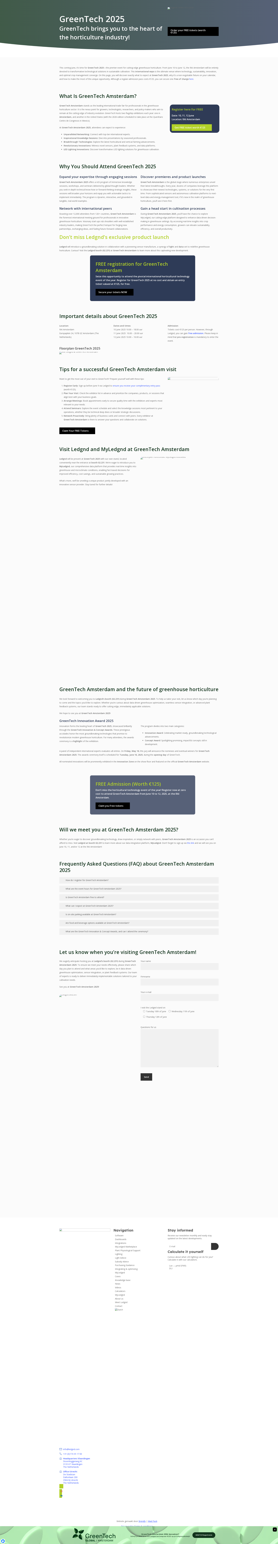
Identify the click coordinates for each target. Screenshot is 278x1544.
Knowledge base (122, 1280)
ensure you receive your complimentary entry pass (136, 385)
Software (119, 1235)
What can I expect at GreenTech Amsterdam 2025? (89, 905)
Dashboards (120, 1239)
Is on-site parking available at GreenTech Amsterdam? (91, 914)
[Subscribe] (215, 1246)
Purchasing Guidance (125, 1265)
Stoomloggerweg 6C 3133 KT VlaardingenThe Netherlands (76, 1462)
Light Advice (120, 1257)
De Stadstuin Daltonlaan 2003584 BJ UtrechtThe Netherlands (71, 1477)
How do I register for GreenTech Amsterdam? (87, 880)
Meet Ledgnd (121, 1302)
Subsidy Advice (122, 1261)
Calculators (120, 1291)
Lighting (118, 1254)
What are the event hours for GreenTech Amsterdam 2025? (93, 888)
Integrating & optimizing (126, 1269)
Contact (118, 1306)
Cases (118, 1276)
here (191, 79)
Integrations (120, 1243)
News (117, 1283)
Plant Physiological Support (127, 1250)
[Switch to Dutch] (139, 1310)
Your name (146, 961)
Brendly (142, 1521)
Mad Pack (152, 1521)
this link (190, 843)
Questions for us (148, 1027)
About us (119, 1298)
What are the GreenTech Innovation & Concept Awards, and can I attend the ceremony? (107, 931)
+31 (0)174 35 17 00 (72, 1453)
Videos (118, 1287)
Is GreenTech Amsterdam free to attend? (85, 897)
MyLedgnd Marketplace (126, 1246)
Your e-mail (146, 992)
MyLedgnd (120, 1272)
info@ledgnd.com (71, 1449)
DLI (170, 1268)
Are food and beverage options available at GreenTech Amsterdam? (97, 923)
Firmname (145, 976)
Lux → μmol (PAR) (177, 1265)
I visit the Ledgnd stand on (167, 1012)
